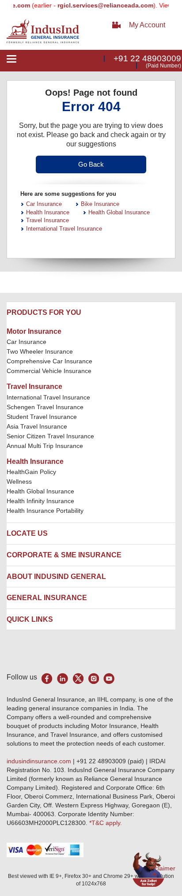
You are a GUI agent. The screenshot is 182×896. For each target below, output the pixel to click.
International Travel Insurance (64, 228)
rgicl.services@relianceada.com (101, 5)
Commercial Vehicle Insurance (49, 370)
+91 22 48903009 (147, 58)
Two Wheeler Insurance (40, 351)
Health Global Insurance (119, 212)
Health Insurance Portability (45, 510)
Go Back (91, 164)
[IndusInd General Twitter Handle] (77, 678)
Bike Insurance (100, 204)
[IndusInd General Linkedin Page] (62, 678)
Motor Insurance (34, 331)
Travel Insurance (47, 220)
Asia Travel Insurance (37, 426)
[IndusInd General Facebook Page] (47, 678)
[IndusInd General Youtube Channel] (108, 678)
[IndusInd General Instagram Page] (93, 678)
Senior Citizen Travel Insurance (50, 436)
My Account (147, 25)
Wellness (19, 481)
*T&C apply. (105, 822)
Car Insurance (44, 204)
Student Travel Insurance (42, 416)
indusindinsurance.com (40, 761)
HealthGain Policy (31, 471)
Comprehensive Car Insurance (49, 361)
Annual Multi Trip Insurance (45, 445)
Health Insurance (47, 212)
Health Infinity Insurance (41, 500)
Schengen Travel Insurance (45, 407)
